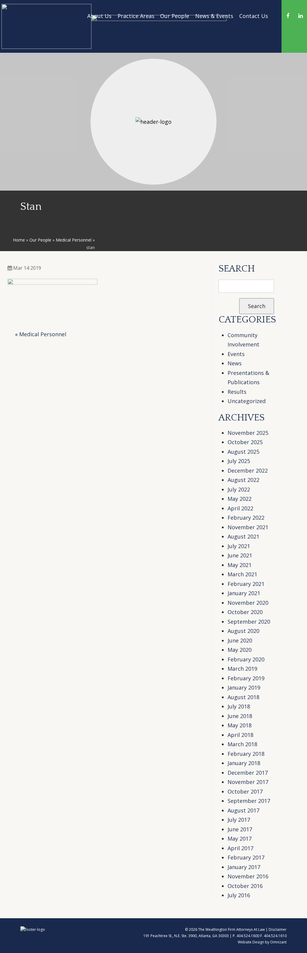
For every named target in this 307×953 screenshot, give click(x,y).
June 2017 (240, 829)
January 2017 (244, 867)
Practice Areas (136, 15)
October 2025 (245, 442)
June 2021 (240, 555)
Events (236, 354)
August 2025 (243, 451)
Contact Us (253, 15)
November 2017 (248, 781)
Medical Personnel (73, 240)
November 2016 (248, 876)
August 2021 (243, 536)
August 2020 (243, 630)
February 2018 (246, 753)
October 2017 (245, 791)
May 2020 (240, 649)
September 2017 (249, 800)
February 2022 (246, 517)
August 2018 (243, 697)
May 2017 (240, 838)
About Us (99, 15)
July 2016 (239, 895)
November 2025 (248, 432)
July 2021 (239, 546)
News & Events (214, 15)
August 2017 (243, 810)
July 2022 (239, 489)
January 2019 (244, 687)
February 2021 (246, 583)
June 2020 (240, 640)
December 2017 (248, 772)
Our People (174, 15)
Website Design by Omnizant (262, 942)
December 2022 (248, 470)
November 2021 (248, 527)
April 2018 (240, 734)
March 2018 (242, 744)
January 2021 (244, 593)
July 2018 (239, 706)
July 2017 (239, 819)
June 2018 (240, 716)
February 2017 (246, 857)
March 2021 (242, 574)
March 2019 (242, 668)
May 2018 (240, 725)
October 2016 (245, 885)
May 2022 (240, 498)
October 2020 (245, 612)
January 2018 (244, 763)
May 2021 (240, 565)
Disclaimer (278, 929)
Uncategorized (247, 401)
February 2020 (246, 659)
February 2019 (246, 678)
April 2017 (240, 848)
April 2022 (240, 508)
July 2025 (239, 461)
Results (237, 391)
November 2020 (248, 602)
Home (19, 240)
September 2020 (249, 621)
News (235, 363)
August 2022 (243, 479)
